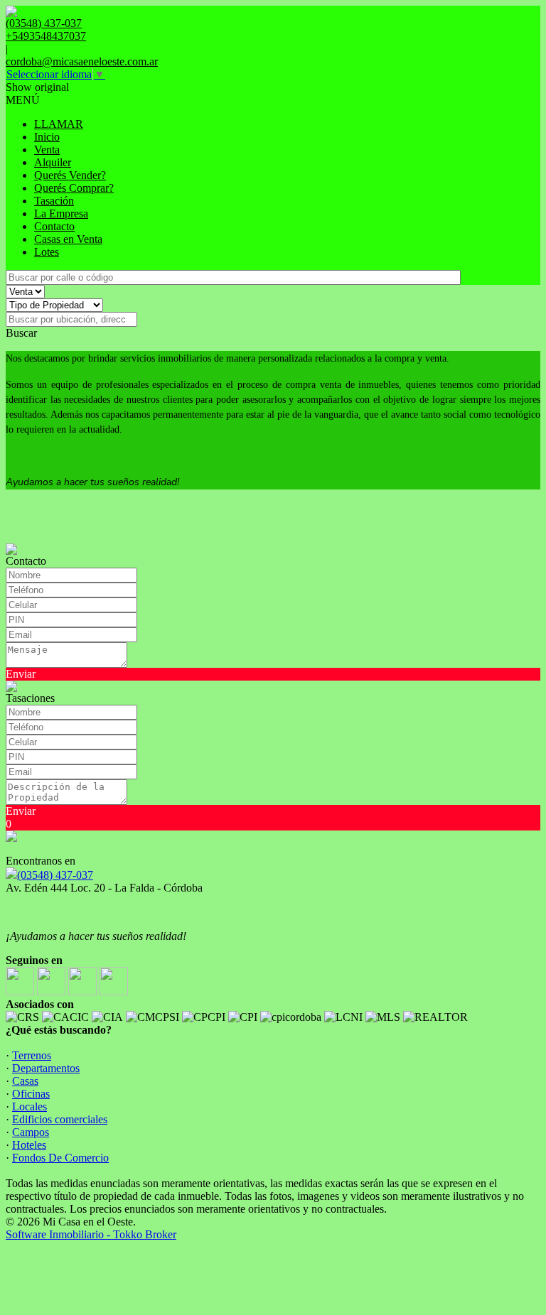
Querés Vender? (70, 175)
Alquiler (52, 162)
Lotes (46, 252)
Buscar (21, 333)
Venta (47, 150)
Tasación (54, 201)
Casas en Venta (68, 239)
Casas (25, 1081)
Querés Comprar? (74, 188)
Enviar (21, 674)
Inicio (47, 137)
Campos (30, 1132)
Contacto (54, 226)
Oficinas (31, 1094)
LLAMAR (58, 124)
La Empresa (61, 213)
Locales (29, 1106)
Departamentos (46, 1068)
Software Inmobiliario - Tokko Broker (91, 1234)
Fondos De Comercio (60, 1158)
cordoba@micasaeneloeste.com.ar (82, 61)
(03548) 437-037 (55, 875)
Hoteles (29, 1145)
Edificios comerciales (59, 1119)
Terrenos (31, 1055)
